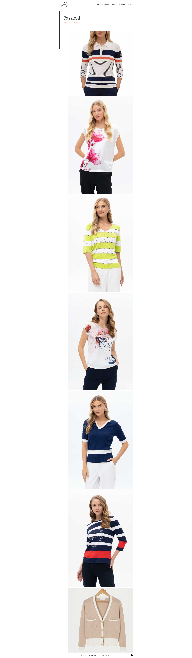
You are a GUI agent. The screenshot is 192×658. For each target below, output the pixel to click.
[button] (114, 4)
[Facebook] (132, 655)
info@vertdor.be (105, 655)
